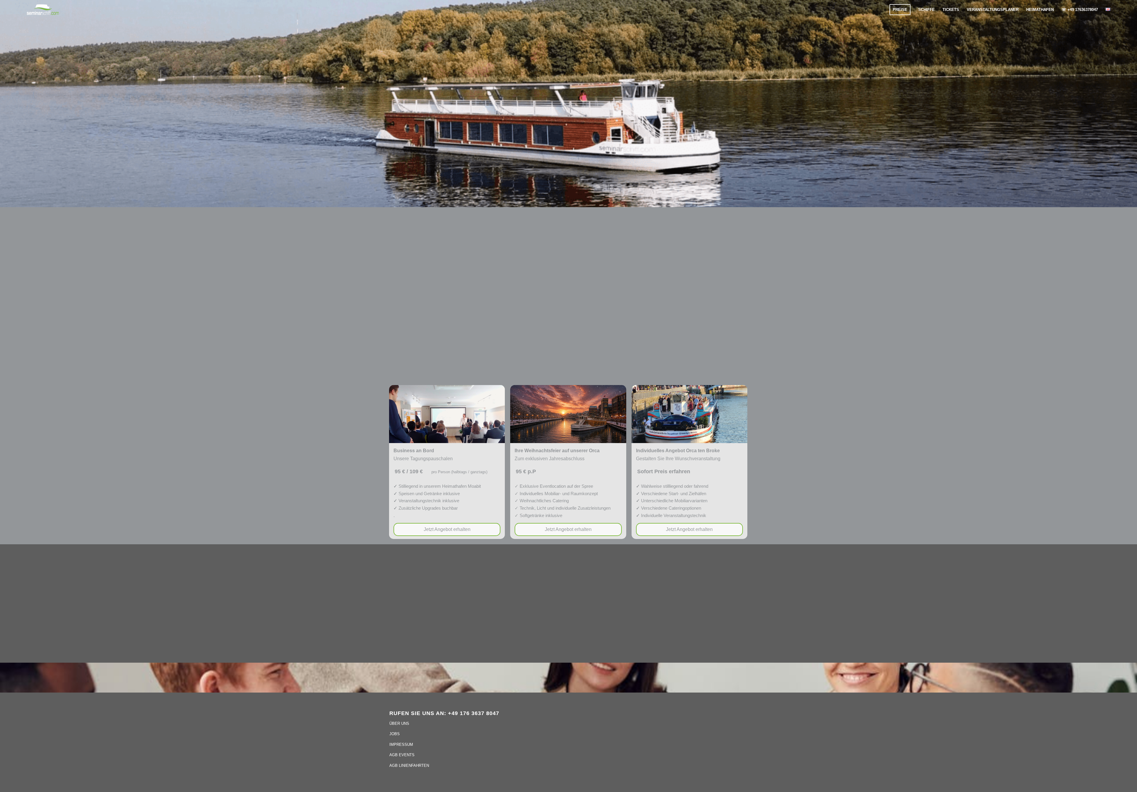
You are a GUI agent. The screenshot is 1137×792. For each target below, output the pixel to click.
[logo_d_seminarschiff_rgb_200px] (43, 9)
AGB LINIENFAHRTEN (409, 765)
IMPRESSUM (401, 744)
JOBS (394, 734)
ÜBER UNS (399, 723)
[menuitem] (900, 9)
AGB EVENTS (402, 755)
